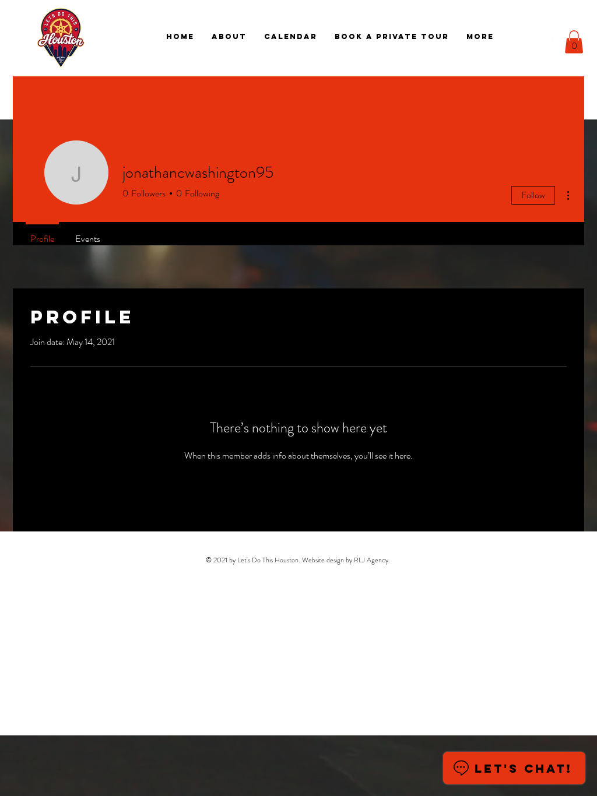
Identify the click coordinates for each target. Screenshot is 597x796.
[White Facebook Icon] (513, 37)
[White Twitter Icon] (549, 37)
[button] (574, 41)
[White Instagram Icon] (531, 37)
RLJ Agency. (372, 560)
